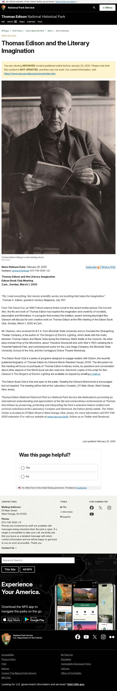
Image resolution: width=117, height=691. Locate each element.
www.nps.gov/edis (57, 416)
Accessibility (8, 654)
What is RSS (108, 267)
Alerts (11, 22)
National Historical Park (33, 16)
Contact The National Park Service (19, 673)
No (27, 476)
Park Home (17, 31)
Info (3, 22)
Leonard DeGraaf (20, 270)
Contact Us (8, 547)
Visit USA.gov (75, 684)
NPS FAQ (6, 677)
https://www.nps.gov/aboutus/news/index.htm (29, 73)
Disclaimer (66, 659)
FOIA (4, 664)
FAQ (64, 507)
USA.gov (65, 668)
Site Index (67, 512)
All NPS (27, 569)
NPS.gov (5, 31)
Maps (22, 22)
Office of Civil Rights (71, 673)
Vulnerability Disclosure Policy (76, 664)
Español (66, 517)
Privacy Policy (9, 659)
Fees (40, 22)
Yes (28, 467)
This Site (10, 569)
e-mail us (95, 373)
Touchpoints (81, 487)
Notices (5, 668)
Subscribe (91, 267)
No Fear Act (67, 654)
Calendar (31, 22)
